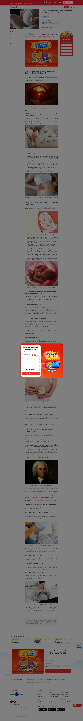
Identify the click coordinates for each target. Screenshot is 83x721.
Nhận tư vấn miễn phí (31, 373)
